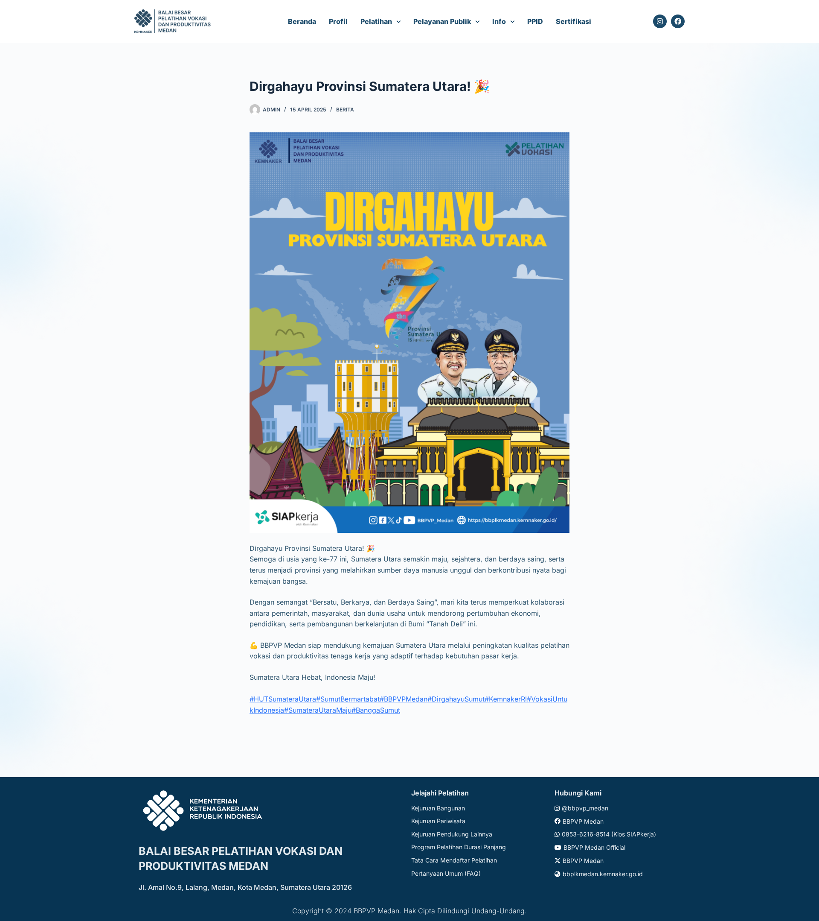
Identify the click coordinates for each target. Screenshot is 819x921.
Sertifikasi (573, 21)
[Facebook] (678, 21)
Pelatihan (376, 21)
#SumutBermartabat (348, 699)
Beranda (302, 21)
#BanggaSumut (375, 710)
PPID (535, 21)
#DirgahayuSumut (456, 699)
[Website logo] (173, 21)
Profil (338, 21)
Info (499, 21)
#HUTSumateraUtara (283, 699)
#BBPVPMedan (403, 699)
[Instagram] (660, 21)
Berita (345, 109)
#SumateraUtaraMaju (317, 710)
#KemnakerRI (506, 699)
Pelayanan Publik (442, 21)
